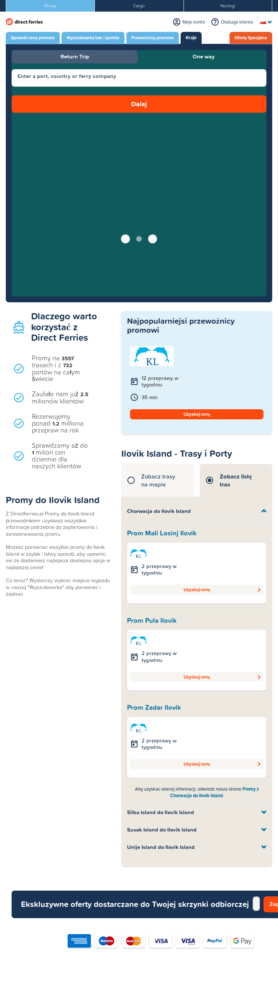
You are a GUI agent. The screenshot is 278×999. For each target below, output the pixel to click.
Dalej (139, 104)
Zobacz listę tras (236, 480)
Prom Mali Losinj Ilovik (162, 533)
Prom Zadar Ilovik (154, 707)
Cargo (139, 6)
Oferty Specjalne (251, 37)
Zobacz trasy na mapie (158, 480)
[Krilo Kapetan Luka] (138, 553)
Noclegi (227, 6)
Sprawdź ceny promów (33, 37)
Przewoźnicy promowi (152, 37)
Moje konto (193, 21)
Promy (50, 6)
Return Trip (74, 56)
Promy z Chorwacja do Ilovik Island (214, 792)
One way (204, 56)
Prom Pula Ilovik (152, 620)
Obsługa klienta (237, 21)
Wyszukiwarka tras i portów (93, 37)
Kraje (191, 37)
